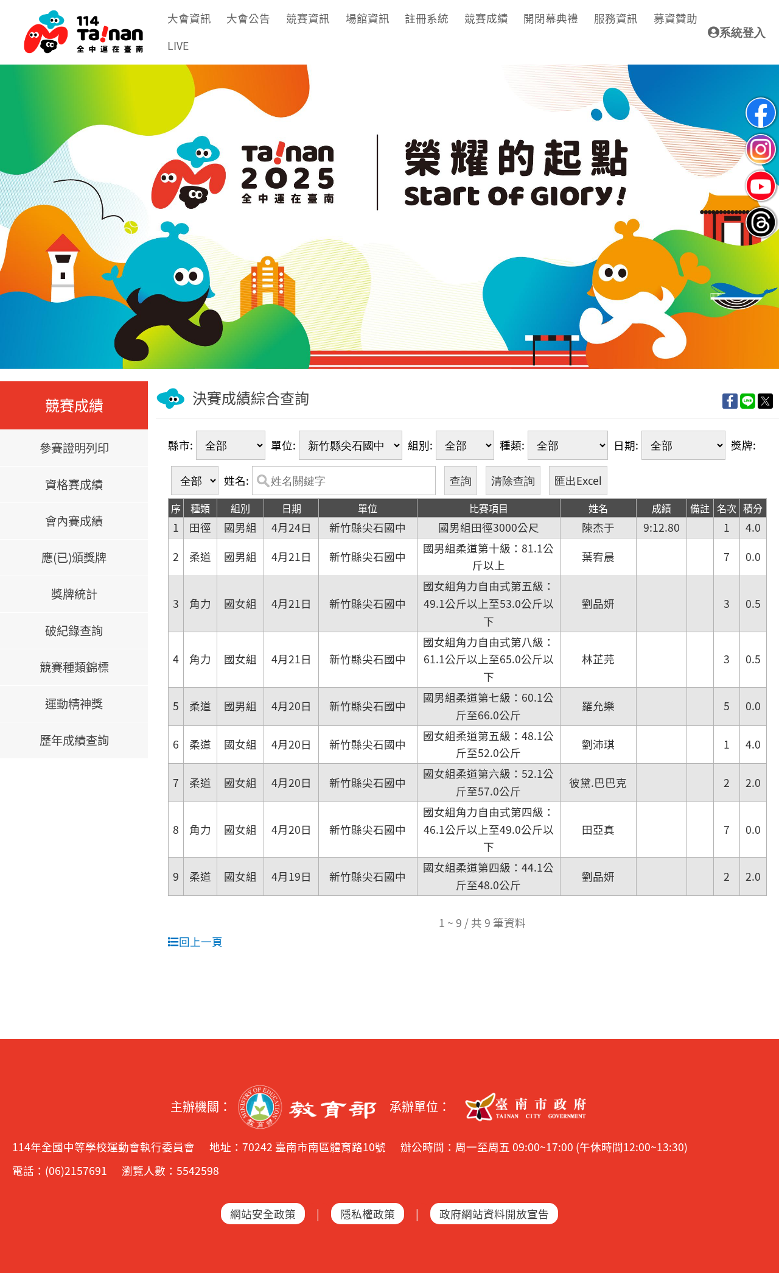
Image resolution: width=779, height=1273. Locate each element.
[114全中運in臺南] (389, 217)
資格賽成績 (74, 484)
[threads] (761, 212)
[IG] (761, 139)
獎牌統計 (74, 593)
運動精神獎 (74, 703)
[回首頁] (83, 16)
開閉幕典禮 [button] (550, 18)
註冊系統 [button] (427, 18)
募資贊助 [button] (675, 18)
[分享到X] (765, 400)
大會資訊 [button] (189, 18)
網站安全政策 (263, 1213)
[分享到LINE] (747, 400)
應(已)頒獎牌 (74, 557)
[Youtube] (761, 175)
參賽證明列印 (74, 447)
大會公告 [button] (248, 18)
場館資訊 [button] (368, 18)
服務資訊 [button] (616, 18)
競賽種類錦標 (74, 666)
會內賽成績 (74, 520)
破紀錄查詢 (74, 630)
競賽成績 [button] (486, 18)
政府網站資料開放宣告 (494, 1213)
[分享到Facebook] (730, 400)
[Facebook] (761, 102)
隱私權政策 (367, 1213)
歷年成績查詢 (74, 740)
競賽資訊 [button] (308, 18)
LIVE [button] (178, 45)
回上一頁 (201, 941)
